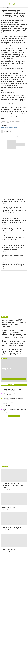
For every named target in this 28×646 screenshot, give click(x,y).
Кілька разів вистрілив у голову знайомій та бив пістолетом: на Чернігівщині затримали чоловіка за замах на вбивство (14, 209)
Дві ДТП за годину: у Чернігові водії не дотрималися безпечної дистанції (14, 200)
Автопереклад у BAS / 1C (10, 507)
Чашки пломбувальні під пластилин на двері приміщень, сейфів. (12, 485)
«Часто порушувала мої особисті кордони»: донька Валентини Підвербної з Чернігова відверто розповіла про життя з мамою (14, 334)
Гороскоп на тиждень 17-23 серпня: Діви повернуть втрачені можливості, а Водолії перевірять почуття (14, 323)
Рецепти (6, 368)
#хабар (15, 127)
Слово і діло (4, 125)
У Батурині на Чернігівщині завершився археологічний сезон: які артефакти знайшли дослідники (14, 220)
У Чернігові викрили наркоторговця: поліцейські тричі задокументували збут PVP (14, 264)
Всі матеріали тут (14, 379)
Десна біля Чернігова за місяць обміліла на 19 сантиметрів (12, 256)
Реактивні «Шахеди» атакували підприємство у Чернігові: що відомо (14, 229)
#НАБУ (6, 127)
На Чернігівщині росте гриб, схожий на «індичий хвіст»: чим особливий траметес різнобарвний (14, 237)
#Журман (2, 127)
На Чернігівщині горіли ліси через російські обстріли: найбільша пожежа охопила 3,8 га (13, 247)
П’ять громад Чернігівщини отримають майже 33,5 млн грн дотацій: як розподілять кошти (13, 351)
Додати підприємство (14, 415)
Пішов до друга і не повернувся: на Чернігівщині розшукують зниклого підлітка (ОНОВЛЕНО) (14, 343)
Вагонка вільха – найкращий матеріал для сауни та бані (12, 528)
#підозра (11, 127)
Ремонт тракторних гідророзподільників (9, 550)
